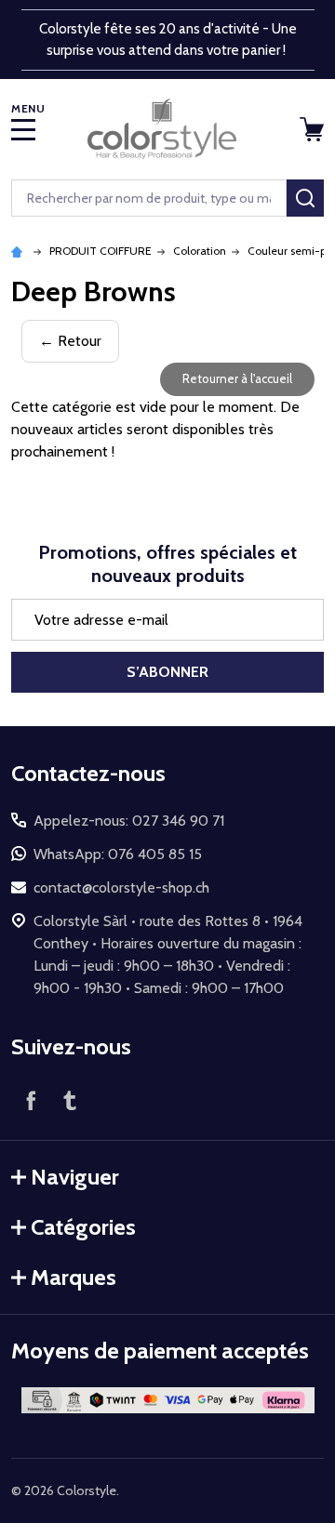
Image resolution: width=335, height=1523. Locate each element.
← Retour (70, 341)
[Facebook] (30, 1100)
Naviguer (75, 1176)
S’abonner (167, 672)
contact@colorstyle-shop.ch (121, 887)
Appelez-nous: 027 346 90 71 (129, 820)
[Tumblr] (69, 1100)
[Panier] (313, 129)
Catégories (83, 1226)
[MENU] (23, 129)
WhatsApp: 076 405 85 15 (118, 854)
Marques (73, 1277)
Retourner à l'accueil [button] (237, 378)
